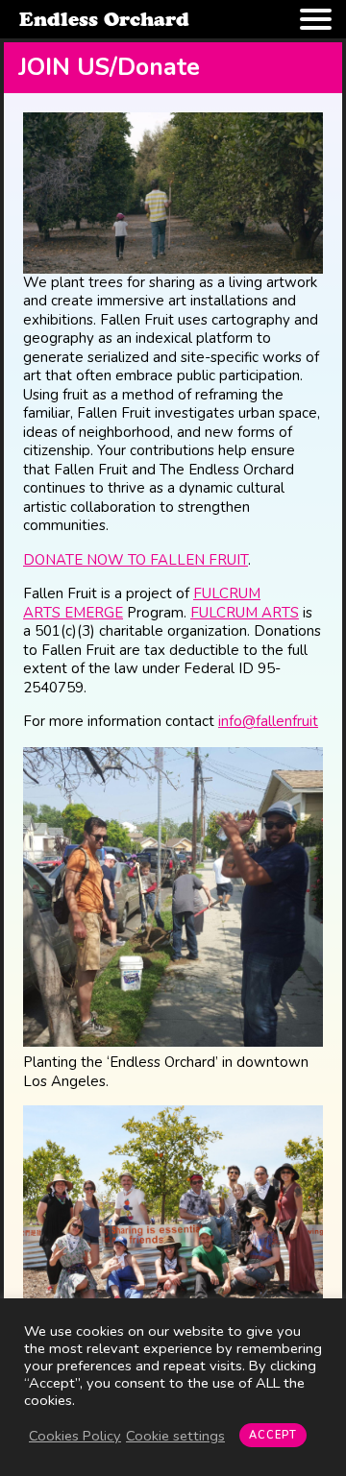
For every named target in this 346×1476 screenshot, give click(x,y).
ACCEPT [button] (273, 1435)
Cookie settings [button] (175, 1435)
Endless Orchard (104, 19)
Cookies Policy (75, 1435)
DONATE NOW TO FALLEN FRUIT (135, 559)
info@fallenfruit (268, 721)
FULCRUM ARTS (244, 612)
